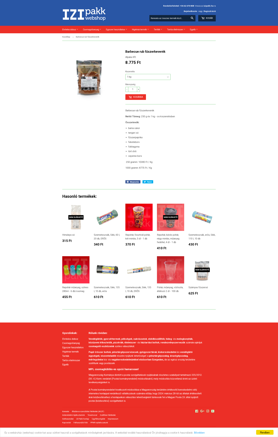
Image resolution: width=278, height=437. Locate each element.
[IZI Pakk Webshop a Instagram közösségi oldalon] (207, 411)
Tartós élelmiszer (175, 29)
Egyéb (193, 29)
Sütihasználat (68, 419)
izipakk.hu (208, 6)
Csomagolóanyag (91, 29)
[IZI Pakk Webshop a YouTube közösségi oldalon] (212, 411)
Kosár (209, 18)
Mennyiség (130, 84)
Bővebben (199, 432)
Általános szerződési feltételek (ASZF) (88, 411)
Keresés (65, 411)
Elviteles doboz (69, 29)
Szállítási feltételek (108, 415)
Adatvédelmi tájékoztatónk (73, 415)
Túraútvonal (92, 415)
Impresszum (113, 419)
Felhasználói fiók (81, 423)
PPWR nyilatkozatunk (99, 423)
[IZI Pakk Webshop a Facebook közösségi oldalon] (196, 411)
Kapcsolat (66, 423)
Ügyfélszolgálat (98, 419)
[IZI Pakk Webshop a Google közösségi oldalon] (202, 411)
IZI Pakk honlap (82, 419)
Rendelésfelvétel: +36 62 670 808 (178, 6)
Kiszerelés (130, 71)
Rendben (265, 432)
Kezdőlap (66, 37)
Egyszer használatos (116, 29)
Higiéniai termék (139, 29)
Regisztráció (210, 11)
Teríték (157, 29)
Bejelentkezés (190, 11)
